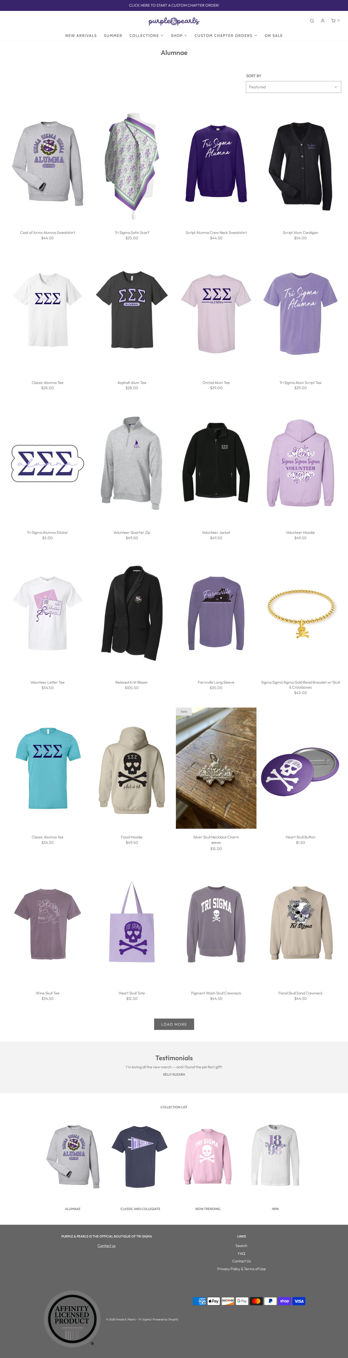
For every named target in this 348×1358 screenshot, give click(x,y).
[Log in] (323, 20)
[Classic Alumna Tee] (47, 313)
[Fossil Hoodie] (131, 768)
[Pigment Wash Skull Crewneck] (216, 924)
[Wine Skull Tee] (47, 924)
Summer (113, 35)
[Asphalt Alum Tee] (131, 313)
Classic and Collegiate (140, 1209)
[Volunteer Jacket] (216, 463)
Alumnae (72, 1209)
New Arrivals (81, 35)
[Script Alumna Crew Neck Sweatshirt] (216, 163)
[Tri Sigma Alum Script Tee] (300, 313)
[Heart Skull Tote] (131, 924)
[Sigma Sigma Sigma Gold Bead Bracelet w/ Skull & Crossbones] (300, 613)
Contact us (107, 1245)
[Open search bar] (312, 20)
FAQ (241, 1253)
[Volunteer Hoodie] (300, 463)
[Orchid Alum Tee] (216, 313)
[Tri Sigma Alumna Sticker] (47, 463)
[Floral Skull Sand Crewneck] (300, 924)
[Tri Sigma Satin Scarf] (131, 163)
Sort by (253, 76)
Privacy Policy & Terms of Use (241, 1268)
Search (241, 1245)
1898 (275, 1209)
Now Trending (207, 1209)
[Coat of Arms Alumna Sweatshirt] (47, 163)
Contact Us (241, 1261)
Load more (174, 1024)
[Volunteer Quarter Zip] (131, 463)
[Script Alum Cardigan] (300, 163)
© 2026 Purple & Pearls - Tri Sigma (128, 1319)
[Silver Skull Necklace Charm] (216, 768)
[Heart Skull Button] (300, 768)
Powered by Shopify (165, 1319)
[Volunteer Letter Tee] (47, 613)
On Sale (274, 35)
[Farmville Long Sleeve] (216, 613)
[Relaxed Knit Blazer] (131, 613)
